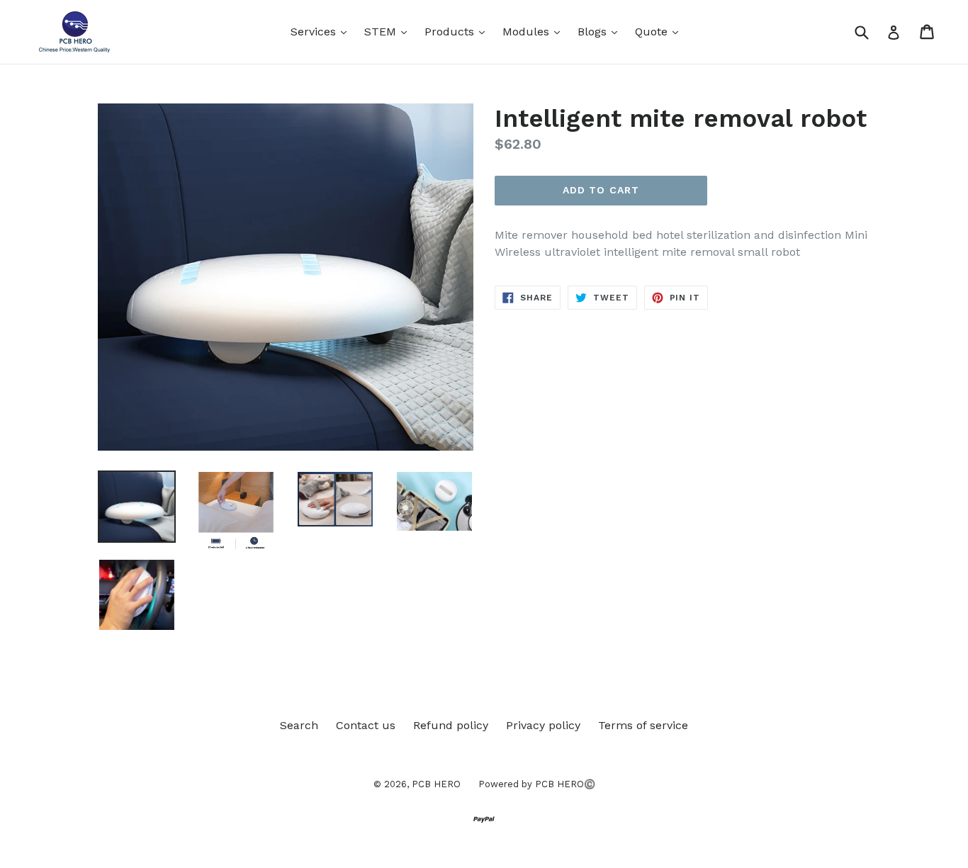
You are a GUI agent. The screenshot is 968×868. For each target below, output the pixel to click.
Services (322, 31)
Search (299, 725)
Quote (660, 31)
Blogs (601, 31)
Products (458, 31)
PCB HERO (436, 784)
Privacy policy (543, 725)
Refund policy (450, 725)
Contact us (365, 725)
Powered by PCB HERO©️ (536, 784)
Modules (534, 31)
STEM (389, 31)
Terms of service (643, 725)
